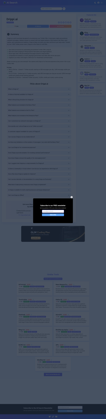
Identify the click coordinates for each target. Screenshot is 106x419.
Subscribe (53, 215)
